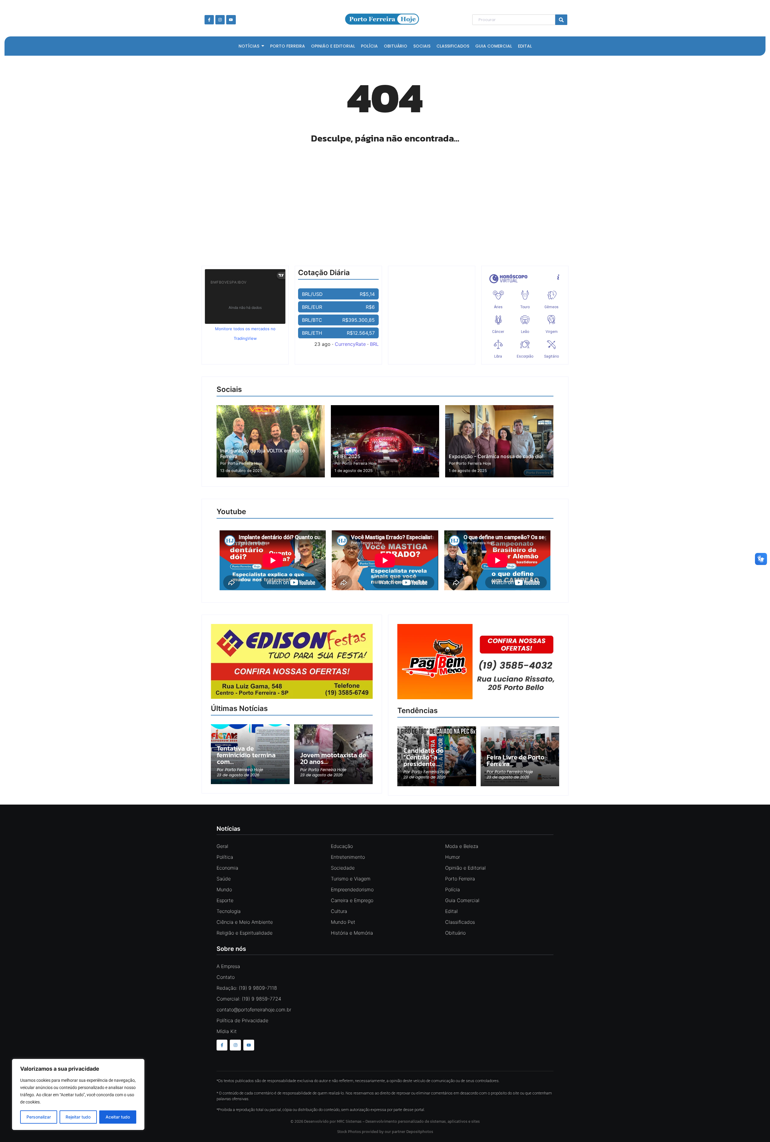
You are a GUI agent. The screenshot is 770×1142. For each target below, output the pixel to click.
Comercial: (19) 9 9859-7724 (249, 999)
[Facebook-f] (209, 19)
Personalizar (38, 1116)
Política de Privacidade (242, 1020)
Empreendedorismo (352, 889)
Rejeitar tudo (78, 1116)
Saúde (224, 879)
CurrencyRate (350, 344)
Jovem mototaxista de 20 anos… (333, 758)
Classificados (460, 922)
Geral (222, 846)
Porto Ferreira (460, 879)
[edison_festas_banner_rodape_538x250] (292, 661)
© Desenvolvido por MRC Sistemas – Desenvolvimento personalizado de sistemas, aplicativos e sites (385, 1121)
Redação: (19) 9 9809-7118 (247, 988)
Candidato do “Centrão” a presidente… (423, 757)
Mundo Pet (343, 922)
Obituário (455, 933)
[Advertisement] (385, 202)
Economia (227, 868)
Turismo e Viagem (351, 879)
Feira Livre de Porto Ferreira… (515, 760)
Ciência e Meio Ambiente (245, 922)
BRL (374, 344)
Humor (452, 857)
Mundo (224, 889)
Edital (451, 911)
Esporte (225, 900)
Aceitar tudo (118, 1116)
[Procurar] (561, 19)
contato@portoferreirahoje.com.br (254, 1010)
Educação (342, 846)
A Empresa (228, 966)
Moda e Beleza (461, 846)
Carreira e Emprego (352, 900)
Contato (226, 977)
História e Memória (352, 933)
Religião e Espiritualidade (245, 933)
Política (225, 857)
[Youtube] (231, 19)
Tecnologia (229, 911)
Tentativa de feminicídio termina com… (246, 755)
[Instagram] (220, 19)
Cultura (339, 911)
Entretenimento (348, 857)
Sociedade (343, 868)
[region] (78, 1094)
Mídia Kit (227, 1031)
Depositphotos (419, 1131)
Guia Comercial (462, 900)
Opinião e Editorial (465, 868)
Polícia (452, 889)
